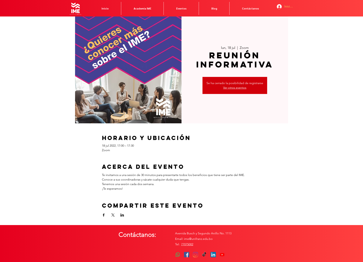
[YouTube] (222, 254)
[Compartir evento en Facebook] (103, 215)
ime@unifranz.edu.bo (198, 239)
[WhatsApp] (177, 254)
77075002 (187, 244)
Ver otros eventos (234, 87)
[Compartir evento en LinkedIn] (122, 215)
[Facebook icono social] (186, 254)
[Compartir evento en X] (113, 215)
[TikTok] (204, 254)
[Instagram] (195, 254)
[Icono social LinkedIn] (213, 254)
